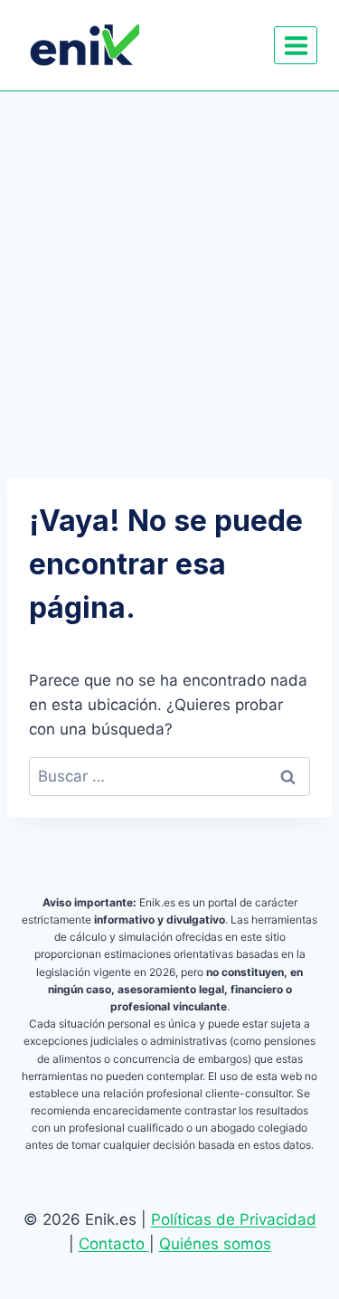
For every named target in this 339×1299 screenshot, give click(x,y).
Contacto (114, 1244)
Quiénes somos (215, 1244)
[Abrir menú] (295, 45)
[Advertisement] (169, 270)
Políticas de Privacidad (233, 1219)
